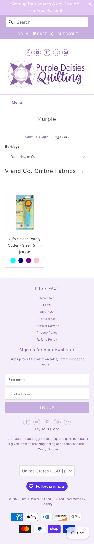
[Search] (11, 22)
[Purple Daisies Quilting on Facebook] (28, 52)
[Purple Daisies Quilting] (47, 74)
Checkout (67, 34)
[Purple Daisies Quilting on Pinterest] (47, 52)
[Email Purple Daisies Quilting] (65, 52)
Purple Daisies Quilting (35, 499)
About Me (47, 312)
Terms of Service (47, 326)
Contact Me (47, 319)
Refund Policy (47, 340)
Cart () (45, 34)
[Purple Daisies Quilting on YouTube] (37, 52)
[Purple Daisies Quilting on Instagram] (56, 52)
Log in (21, 34)
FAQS (47, 305)
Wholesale (47, 298)
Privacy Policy (47, 333)
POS (55, 499)
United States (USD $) (44, 471)
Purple (47, 119)
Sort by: (12, 146)
